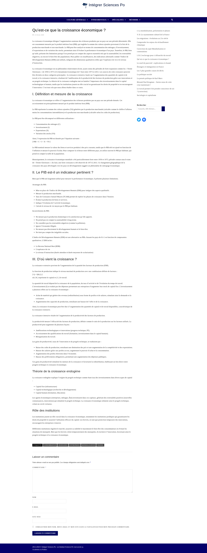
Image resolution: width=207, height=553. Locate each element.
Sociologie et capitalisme (146, 95)
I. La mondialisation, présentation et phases (153, 31)
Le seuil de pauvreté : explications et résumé (154, 63)
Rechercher (141, 105)
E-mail (35, 507)
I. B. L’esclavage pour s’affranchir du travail (154, 55)
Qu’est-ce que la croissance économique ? (153, 59)
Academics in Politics (39, 549)
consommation (50, 445)
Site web (36, 517)
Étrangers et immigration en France (150, 67)
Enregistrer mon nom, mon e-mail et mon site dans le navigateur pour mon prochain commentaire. (83, 527)
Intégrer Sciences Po (107, 5)
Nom (34, 497)
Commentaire (39, 467)
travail (100, 445)
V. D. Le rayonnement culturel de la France (153, 35)
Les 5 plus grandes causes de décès (150, 71)
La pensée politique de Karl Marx (149, 78)
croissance (63, 445)
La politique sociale (144, 74)
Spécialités (118, 20)
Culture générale (76, 20)
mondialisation (88, 445)
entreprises (75, 445)
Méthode (133, 20)
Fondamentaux (99, 20)
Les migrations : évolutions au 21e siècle (152, 38)
